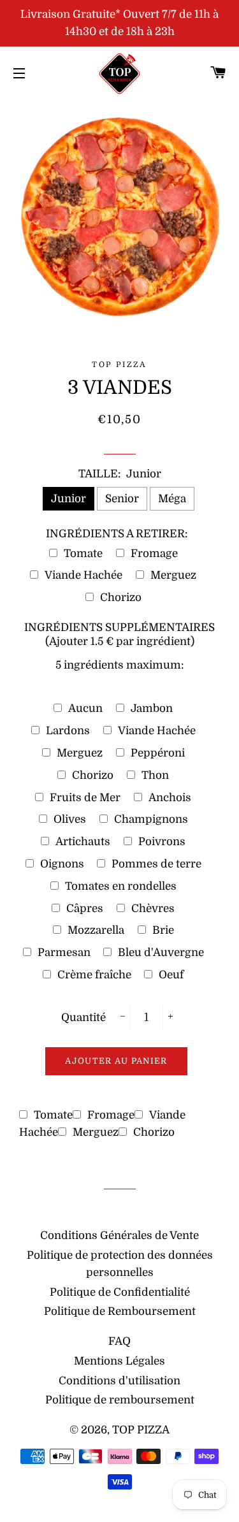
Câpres (84, 908)
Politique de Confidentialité (120, 1292)
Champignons (151, 819)
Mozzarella (96, 930)
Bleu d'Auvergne (161, 952)
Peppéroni (158, 753)
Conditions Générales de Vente (119, 1235)
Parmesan (64, 952)
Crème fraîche (94, 975)
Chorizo (120, 597)
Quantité (83, 1017)
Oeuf (171, 975)
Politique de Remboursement (120, 1311)
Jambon (152, 708)
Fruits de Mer (85, 798)
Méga (172, 499)
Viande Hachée (83, 575)
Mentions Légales (119, 1361)
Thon (155, 775)
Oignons (62, 864)
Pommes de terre (156, 864)
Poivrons (161, 842)
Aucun (85, 708)
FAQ (119, 1341)
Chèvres (153, 908)
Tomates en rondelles (121, 886)
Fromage (154, 553)
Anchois (169, 798)
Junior (68, 499)
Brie (163, 930)
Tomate (83, 553)
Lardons (68, 731)
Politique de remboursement (119, 1400)
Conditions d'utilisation (119, 1381)
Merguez (173, 575)
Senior (122, 499)
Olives (70, 819)
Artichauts (82, 842)
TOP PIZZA (141, 1430)
